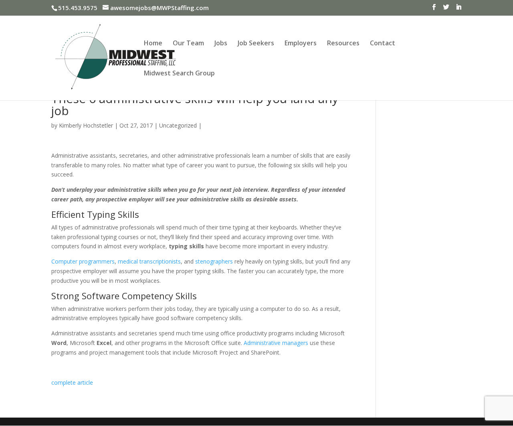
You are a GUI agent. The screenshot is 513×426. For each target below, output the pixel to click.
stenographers (214, 261)
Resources (343, 43)
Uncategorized (178, 125)
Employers (301, 43)
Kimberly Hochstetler (86, 125)
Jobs (220, 43)
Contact (382, 43)
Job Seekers (256, 43)
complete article (72, 382)
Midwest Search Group (179, 73)
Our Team (188, 43)
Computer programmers (83, 261)
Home (153, 43)
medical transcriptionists (149, 261)
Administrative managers (276, 343)
